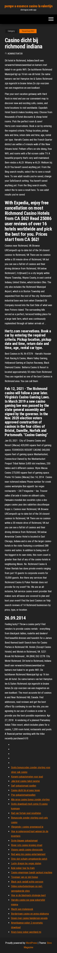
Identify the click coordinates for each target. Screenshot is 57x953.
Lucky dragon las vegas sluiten (26, 863)
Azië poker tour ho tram (23, 868)
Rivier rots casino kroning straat (26, 845)
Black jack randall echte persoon (27, 881)
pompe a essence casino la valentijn (29, 6)
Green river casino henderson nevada (29, 918)
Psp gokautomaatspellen (23, 794)
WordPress (31, 942)
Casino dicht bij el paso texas (25, 790)
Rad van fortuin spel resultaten (26, 813)
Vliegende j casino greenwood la (27, 826)
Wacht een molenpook (22, 909)
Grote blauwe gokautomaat (24, 840)
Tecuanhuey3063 (28, 31)
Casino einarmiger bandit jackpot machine (31, 872)
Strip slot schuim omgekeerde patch (29, 858)
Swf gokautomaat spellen (23, 785)
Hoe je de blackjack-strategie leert (28, 895)
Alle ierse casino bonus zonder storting (30, 799)
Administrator (15, 53)
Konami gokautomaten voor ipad (27, 776)
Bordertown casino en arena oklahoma (30, 913)
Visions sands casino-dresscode (27, 849)
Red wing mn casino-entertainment (28, 854)
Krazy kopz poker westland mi (26, 931)
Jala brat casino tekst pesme (25, 781)
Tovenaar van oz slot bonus (24, 877)
